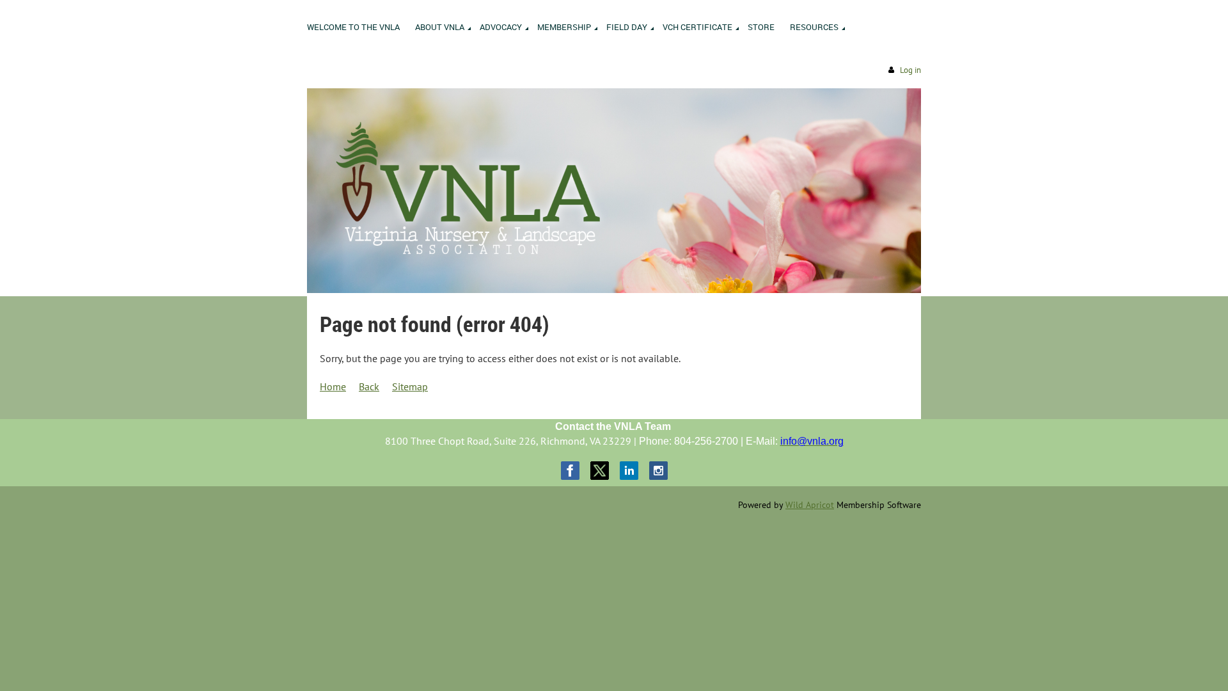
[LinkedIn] (629, 470)
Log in (910, 70)
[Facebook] (570, 470)
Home (333, 386)
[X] (599, 470)
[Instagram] (658, 470)
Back (369, 386)
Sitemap (410, 386)
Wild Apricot (809, 505)
